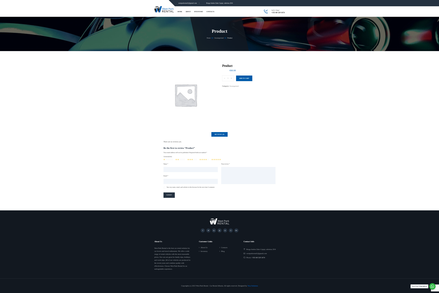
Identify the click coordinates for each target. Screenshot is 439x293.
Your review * (225, 164)
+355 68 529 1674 (278, 12)
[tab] (219, 134)
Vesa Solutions (253, 286)
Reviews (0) (219, 134)
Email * (165, 176)
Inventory (198, 11)
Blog (223, 251)
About (188, 11)
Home (180, 11)
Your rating (167, 156)
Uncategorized (219, 38)
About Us (204, 247)
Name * (165, 164)
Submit (169, 195)
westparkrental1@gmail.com (187, 3)
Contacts (210, 11)
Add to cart (244, 78)
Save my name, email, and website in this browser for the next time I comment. (191, 187)
